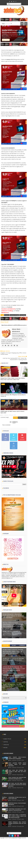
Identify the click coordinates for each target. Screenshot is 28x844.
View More (24, 363)
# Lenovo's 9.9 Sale (14, 315)
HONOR (3, 400)
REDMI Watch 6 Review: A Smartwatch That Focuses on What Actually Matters (12, 633)
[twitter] (14, 1)
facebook (24, 417)
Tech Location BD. (12, 838)
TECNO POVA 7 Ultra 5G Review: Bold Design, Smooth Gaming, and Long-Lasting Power (13, 651)
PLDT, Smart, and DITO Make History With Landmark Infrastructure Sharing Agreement (17, 785)
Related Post (5, 363)
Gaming (5, 741)
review (5, 747)
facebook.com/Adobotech (8, 309)
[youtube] (11, 1)
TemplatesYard (12, 840)
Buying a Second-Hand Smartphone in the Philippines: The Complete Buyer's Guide (13, 624)
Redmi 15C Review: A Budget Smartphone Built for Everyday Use (13, 686)
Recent (14, 645)
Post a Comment (6, 425)
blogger (15, 417)
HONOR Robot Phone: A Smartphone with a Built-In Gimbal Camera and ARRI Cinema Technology (17, 816)
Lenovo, (20, 35)
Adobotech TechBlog (7, 310)
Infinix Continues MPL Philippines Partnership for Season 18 (13, 395)
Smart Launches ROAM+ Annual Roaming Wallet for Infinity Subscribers (17, 764)
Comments (22, 645)
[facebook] (16, 1)
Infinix (3, 384)
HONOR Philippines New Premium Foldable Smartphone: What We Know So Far (17, 823)
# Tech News (22, 315)
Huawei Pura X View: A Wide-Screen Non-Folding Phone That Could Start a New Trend (13, 379)
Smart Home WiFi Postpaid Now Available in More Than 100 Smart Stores (17, 772)
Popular (5, 645)
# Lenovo (7, 315)
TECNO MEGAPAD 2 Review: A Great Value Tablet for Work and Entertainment (13, 616)
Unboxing (6, 744)
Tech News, (8, 37)
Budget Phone (7, 739)
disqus (20, 417)
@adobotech (5, 312)
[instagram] (9, 1)
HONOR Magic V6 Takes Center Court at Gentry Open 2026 (12, 412)
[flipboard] (18, 1)
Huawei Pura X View (6, 367)
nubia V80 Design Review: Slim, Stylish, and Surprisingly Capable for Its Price (14, 677)
